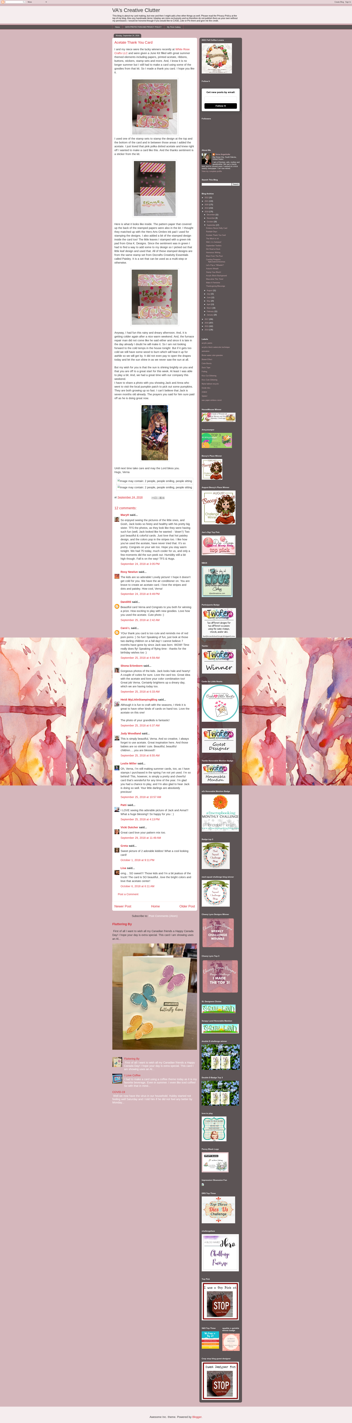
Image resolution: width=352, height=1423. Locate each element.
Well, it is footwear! (213, 242)
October (210, 222)
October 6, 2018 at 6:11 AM (137, 886)
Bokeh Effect (207, 359)
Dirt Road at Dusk (213, 249)
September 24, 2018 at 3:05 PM (140, 563)
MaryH (125, 514)
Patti (124, 805)
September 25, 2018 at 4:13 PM (140, 819)
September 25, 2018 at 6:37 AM (140, 725)
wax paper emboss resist (212, 400)
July (209, 294)
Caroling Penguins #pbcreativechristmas (215, 260)
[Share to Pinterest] (163, 497)
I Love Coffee (132, 1075)
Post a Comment (128, 894)
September (211, 225)
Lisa (123, 868)
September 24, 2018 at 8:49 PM (140, 593)
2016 (207, 323)
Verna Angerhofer (222, 154)
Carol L (125, 628)
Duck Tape (206, 368)
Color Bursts (207, 363)
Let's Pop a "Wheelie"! (215, 265)
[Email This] (153, 497)
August (210, 290)
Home (117, 27)
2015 (207, 326)
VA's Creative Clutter (136, 10)
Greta (124, 845)
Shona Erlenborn (132, 665)
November (211, 218)
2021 (207, 201)
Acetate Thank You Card (216, 235)
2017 (207, 319)
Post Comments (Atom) (163, 915)
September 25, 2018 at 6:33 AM (140, 691)
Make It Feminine (213, 283)
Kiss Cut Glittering (209, 376)
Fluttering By (122, 924)
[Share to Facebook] (160, 497)
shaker (204, 392)
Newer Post (122, 906)
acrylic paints (207, 343)
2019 (207, 208)
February (210, 311)
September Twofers (214, 246)
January (210, 315)
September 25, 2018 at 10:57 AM (141, 797)
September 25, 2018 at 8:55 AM (140, 755)
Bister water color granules (212, 355)
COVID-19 (118, 1092)
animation (205, 351)
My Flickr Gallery (174, 27)
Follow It (221, 106)
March (209, 308)
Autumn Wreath (212, 269)
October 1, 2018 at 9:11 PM (137, 860)
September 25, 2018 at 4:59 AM (140, 657)
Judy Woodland (131, 733)
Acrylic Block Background (216, 276)
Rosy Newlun (129, 571)
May (209, 301)
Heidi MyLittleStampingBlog (139, 699)
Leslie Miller (129, 763)
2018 (207, 212)
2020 (207, 205)
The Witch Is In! (212, 239)
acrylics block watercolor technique (216, 347)
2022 (207, 198)
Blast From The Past (214, 256)
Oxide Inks (206, 388)
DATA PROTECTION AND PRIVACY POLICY (143, 27)
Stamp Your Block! (213, 272)
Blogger (197, 1416)
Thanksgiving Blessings (215, 286)
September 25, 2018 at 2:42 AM (140, 620)
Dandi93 (126, 601)
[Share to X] (158, 497)
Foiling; (204, 372)
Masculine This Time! (214, 279)
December (211, 215)
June (209, 297)
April (209, 304)
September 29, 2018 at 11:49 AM (141, 837)
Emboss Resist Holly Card (216, 228)
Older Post (187, 906)
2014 (207, 330)
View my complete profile (212, 171)
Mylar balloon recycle (210, 384)
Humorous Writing (213, 252)
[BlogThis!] (155, 497)
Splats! (204, 396)
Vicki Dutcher (129, 827)
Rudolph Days (211, 232)
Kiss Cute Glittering (209, 380)
